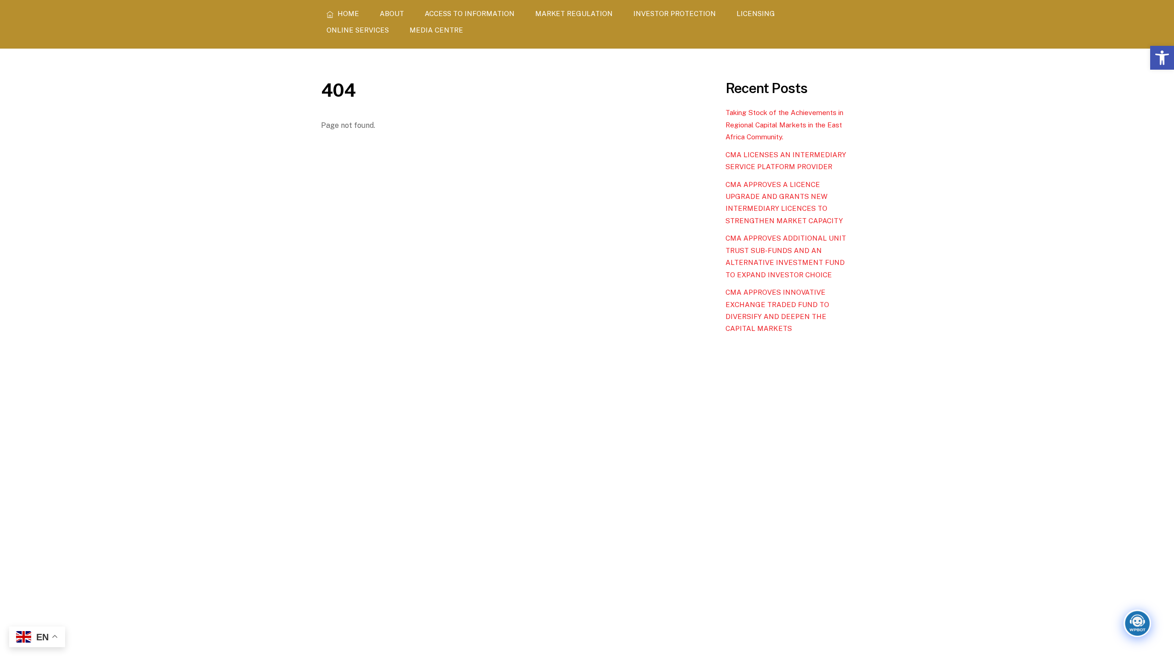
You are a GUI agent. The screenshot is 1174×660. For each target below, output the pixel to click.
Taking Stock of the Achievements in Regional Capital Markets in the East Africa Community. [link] (784, 125)
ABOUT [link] (392, 13)
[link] (1162, 58)
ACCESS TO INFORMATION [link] (470, 13)
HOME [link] (347, 13)
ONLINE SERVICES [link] (358, 30)
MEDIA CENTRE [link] (436, 30)
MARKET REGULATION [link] (574, 13)
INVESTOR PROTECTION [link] (674, 13)
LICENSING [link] (756, 13)
